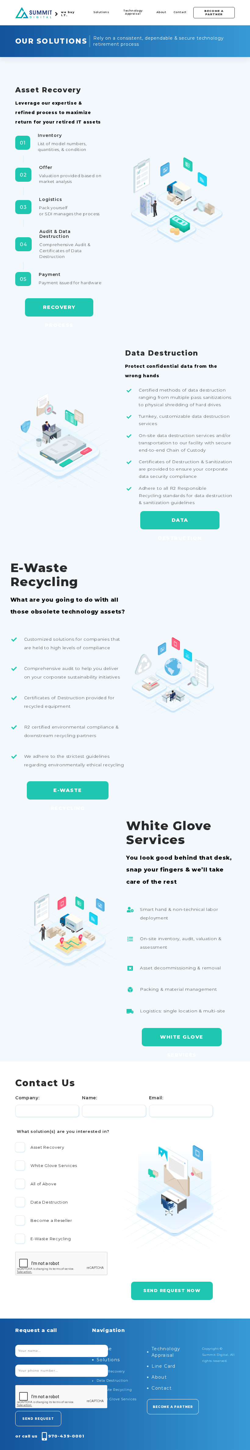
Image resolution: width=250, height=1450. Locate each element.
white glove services (181, 1040)
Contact (180, 12)
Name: (89, 1098)
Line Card (164, 1366)
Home (104, 1349)
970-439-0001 (66, 1436)
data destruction (180, 523)
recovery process (59, 310)
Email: (156, 1098)
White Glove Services (117, 1399)
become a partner (213, 12)
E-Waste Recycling (114, 1389)
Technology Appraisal (133, 12)
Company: (27, 1098)
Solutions (101, 12)
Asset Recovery (111, 1371)
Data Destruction (112, 1380)
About (161, 12)
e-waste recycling (68, 793)
